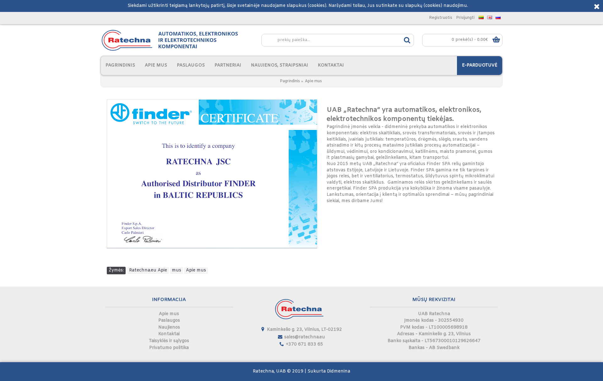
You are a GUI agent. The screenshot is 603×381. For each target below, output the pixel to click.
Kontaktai (169, 334)
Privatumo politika (169, 348)
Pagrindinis (290, 81)
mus (176, 270)
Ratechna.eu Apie (148, 270)
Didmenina (338, 371)
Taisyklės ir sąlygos (169, 341)
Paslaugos (169, 321)
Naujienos (169, 327)
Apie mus (313, 81)
